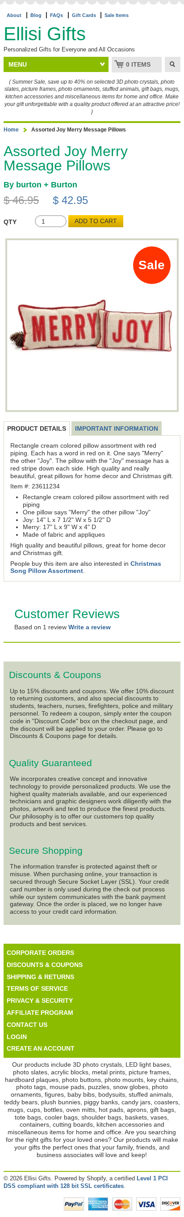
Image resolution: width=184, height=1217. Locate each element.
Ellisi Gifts (45, 33)
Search (172, 64)
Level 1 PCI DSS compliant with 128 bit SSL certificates (86, 1182)
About (14, 15)
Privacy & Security (40, 1000)
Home (11, 130)
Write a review (89, 627)
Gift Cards (84, 15)
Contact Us (27, 1024)
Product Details (36, 428)
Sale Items (117, 15)
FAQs (56, 15)
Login (17, 1036)
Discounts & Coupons (45, 964)
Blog (36, 15)
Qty (10, 221)
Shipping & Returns (40, 976)
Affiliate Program (40, 1012)
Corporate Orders (40, 952)
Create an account (41, 1048)
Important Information (116, 428)
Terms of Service (37, 988)
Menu (17, 64)
